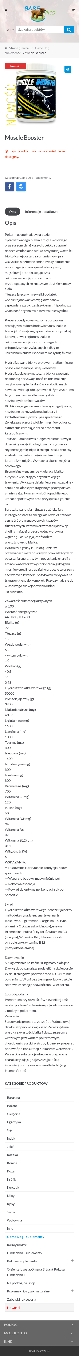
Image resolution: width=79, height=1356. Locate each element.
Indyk (11, 1138)
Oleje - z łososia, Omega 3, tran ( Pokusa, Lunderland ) (36, 1272)
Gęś (10, 1130)
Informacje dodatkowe (41, 211)
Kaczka (12, 1155)
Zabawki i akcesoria (21, 1299)
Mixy (11, 1195)
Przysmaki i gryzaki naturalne (28, 1291)
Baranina (13, 1097)
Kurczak (13, 1187)
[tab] (12, 212)
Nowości (13, 1307)
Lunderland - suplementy (24, 1253)
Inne (10, 1228)
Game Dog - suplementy (35, 177)
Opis (12, 211)
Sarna (11, 1212)
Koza (11, 1171)
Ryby (11, 1204)
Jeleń (11, 1146)
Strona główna (19, 48)
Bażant (12, 1106)
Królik (11, 1179)
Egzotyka (14, 1122)
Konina (12, 1163)
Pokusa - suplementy (22, 1261)
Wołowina (14, 1220)
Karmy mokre (17, 1245)
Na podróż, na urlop (21, 1283)
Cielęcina (13, 1114)
